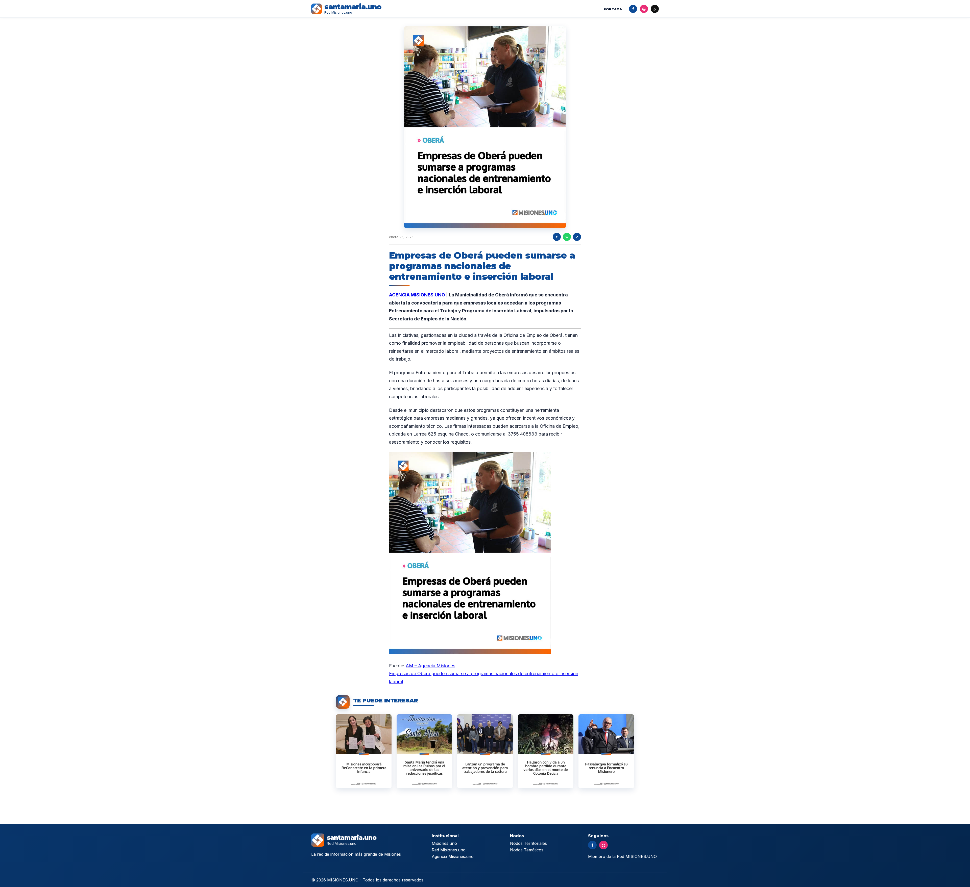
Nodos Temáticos (526, 849)
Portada (612, 9)
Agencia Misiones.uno (453, 856)
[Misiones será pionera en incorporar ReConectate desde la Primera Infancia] (364, 751)
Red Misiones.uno (449, 849)
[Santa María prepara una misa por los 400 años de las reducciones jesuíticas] (424, 751)
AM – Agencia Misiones (430, 665)
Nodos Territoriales (528, 843)
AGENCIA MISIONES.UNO (417, 294)
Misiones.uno (444, 843)
